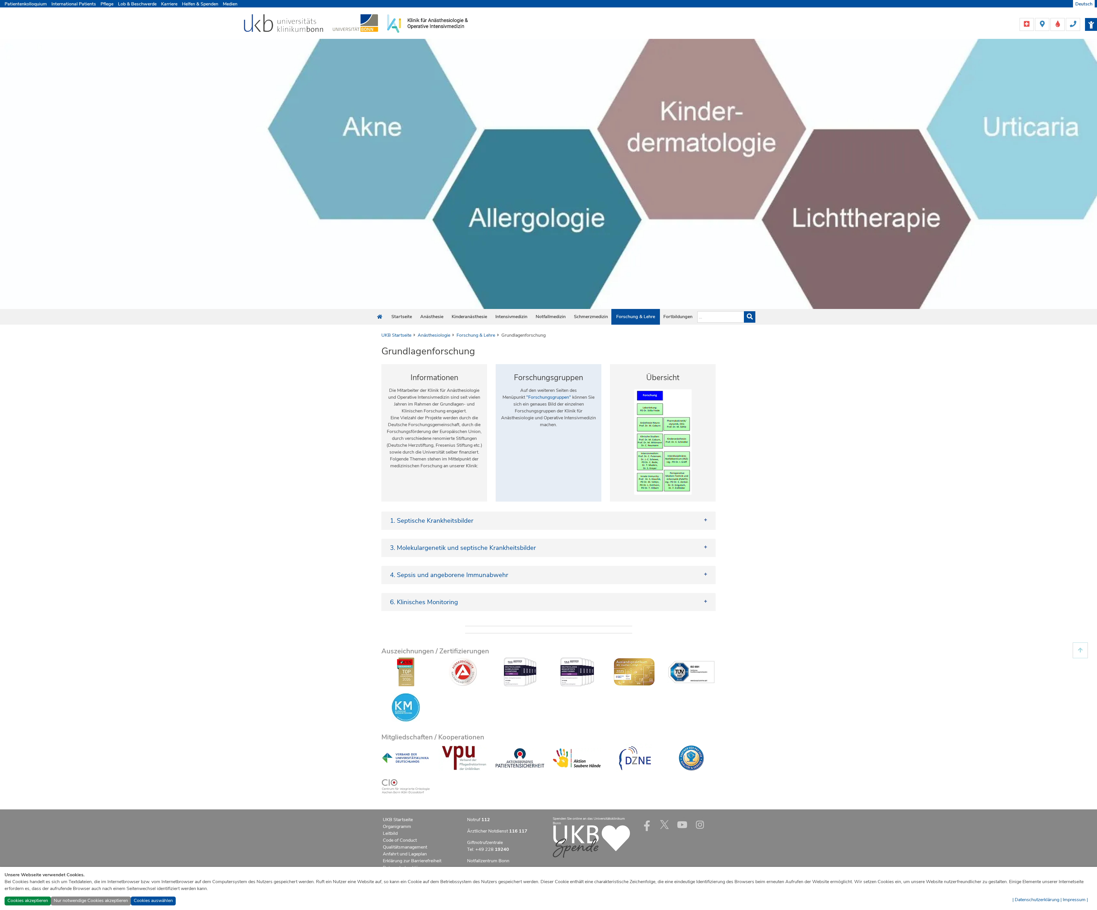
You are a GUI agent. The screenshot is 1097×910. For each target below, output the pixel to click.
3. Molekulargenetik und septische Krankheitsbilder (463, 547)
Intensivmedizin (511, 317)
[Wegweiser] (1042, 24)
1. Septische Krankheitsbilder (431, 520)
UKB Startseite (396, 335)
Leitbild (390, 833)
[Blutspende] (1058, 24)
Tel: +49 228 (488, 849)
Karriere (169, 4)
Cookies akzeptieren (27, 900)
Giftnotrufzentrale (485, 842)
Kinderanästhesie (469, 317)
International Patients (73, 4)
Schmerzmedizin (591, 317)
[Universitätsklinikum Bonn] (284, 24)
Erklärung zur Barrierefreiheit (412, 861)
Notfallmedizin (551, 317)
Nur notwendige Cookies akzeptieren (91, 900)
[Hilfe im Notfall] (1027, 24)
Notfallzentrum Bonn (488, 861)
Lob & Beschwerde (137, 4)
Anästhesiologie (434, 335)
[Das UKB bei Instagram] (700, 824)
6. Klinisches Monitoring (424, 602)
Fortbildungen (677, 317)
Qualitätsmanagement (405, 847)
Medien (230, 4)
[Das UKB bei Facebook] (647, 824)
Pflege (107, 4)
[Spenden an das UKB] (591, 841)
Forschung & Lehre (635, 317)
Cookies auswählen (153, 900)
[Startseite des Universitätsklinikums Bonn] (379, 317)
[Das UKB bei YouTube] (682, 824)
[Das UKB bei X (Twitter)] (664, 824)
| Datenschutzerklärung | (1037, 900)
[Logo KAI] (427, 23)
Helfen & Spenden (200, 4)
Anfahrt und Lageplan (405, 854)
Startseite (401, 317)
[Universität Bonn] (355, 23)
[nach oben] (1080, 650)
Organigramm (397, 826)
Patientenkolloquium (26, 4)
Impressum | (1075, 900)
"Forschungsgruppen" (548, 397)
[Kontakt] (1073, 24)
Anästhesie (431, 317)
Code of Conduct (400, 840)
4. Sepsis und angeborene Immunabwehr (449, 574)
